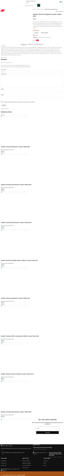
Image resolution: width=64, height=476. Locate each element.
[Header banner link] (32, 238)
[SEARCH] (38, 5)
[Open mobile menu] (1, 2)
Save (2, 10)
